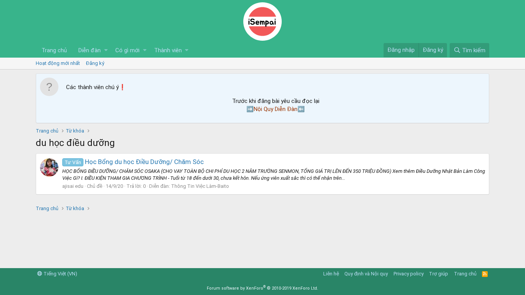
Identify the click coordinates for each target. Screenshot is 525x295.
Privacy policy (409, 274)
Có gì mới (127, 50)
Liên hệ (331, 274)
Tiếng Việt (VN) (59, 274)
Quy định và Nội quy (366, 274)
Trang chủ (54, 50)
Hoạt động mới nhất (58, 63)
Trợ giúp (438, 274)
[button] (106, 50)
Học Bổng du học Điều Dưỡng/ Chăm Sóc (134, 162)
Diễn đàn (89, 50)
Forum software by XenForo (262, 288)
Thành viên (168, 50)
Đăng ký (95, 63)
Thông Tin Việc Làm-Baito (200, 186)
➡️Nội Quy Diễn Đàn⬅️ (275, 109)
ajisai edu (72, 186)
